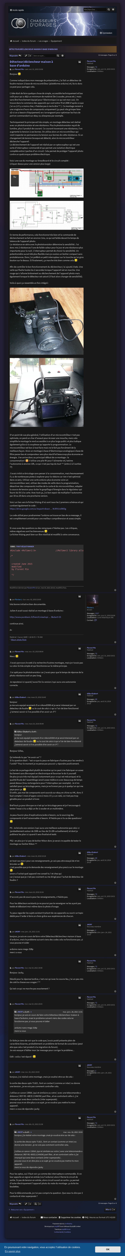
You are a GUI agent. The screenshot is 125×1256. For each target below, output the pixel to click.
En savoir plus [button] (12, 1251)
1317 (97, 613)
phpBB (56, 1226)
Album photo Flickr (19, 639)
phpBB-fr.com (66, 1229)
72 (96, 67)
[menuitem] (106, 33)
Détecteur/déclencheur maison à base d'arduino (33, 49)
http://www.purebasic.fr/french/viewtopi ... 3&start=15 (35, 617)
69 (96, 699)
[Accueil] (52, 21)
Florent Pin (91, 61)
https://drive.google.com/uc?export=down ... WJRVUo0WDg (38, 508)
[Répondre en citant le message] (80, 62)
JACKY (89, 925)
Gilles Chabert (92, 694)
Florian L (90, 608)
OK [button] (108, 1249)
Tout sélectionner (25, 546)
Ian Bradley (68, 1224)
